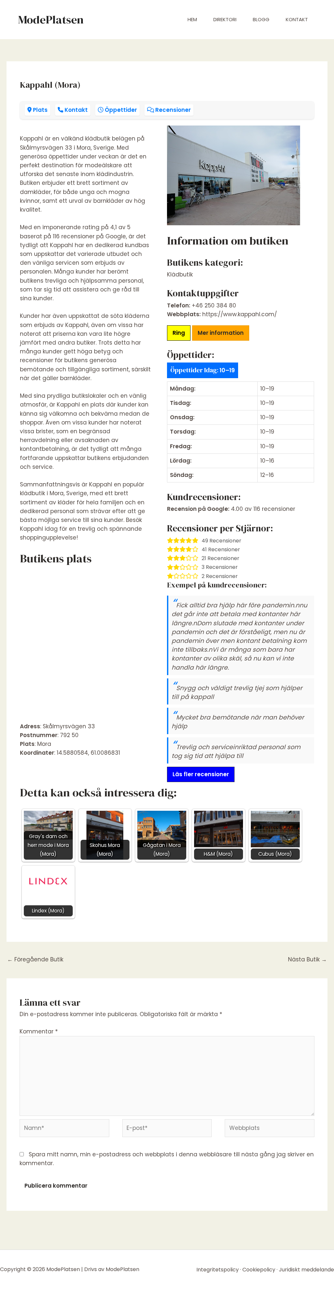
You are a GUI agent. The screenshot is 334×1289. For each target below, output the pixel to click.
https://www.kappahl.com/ (239, 314)
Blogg (261, 19)
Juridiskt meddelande (306, 1269)
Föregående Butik (35, 959)
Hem (192, 19)
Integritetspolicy (217, 1269)
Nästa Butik (307, 959)
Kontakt (297, 19)
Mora (44, 744)
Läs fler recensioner (201, 774)
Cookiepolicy (258, 1269)
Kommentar (39, 1031)
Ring (179, 333)
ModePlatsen (51, 19)
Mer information (221, 333)
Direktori (224, 19)
